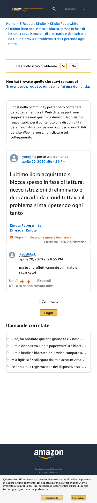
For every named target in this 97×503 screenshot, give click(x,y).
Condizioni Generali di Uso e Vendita (48, 469)
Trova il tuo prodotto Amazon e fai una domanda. (48, 86)
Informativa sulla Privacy (48, 472)
